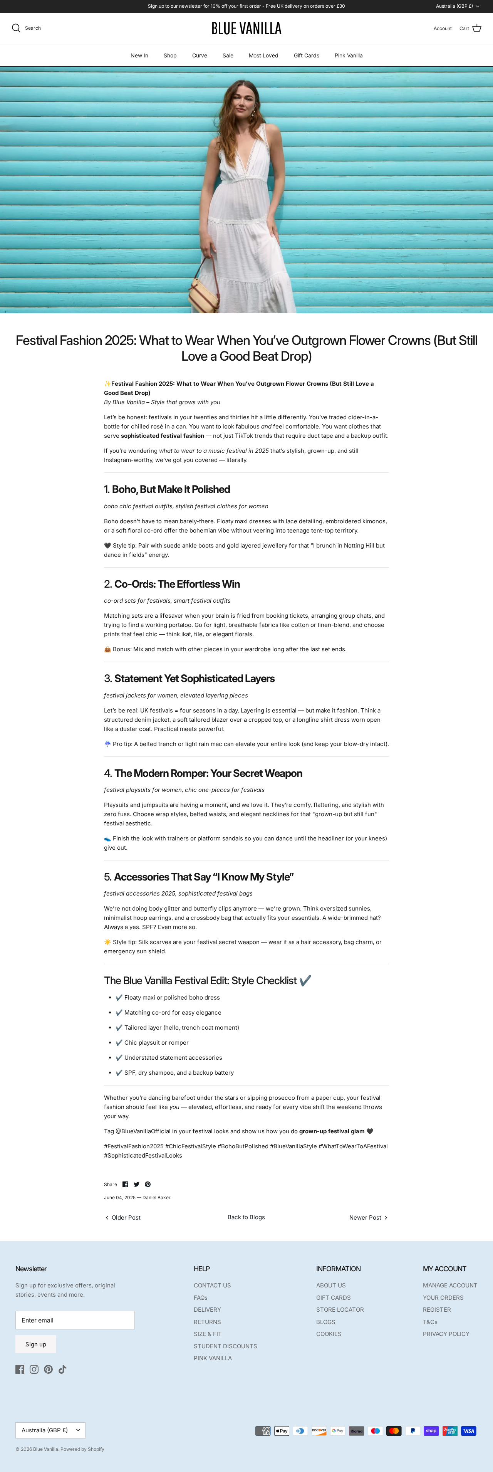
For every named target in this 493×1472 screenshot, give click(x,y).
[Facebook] (19, 1369)
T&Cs (430, 1322)
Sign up (35, 1344)
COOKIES (329, 1334)
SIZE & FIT (208, 1334)
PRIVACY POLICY (446, 1334)
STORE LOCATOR (340, 1309)
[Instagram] (34, 1369)
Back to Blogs (246, 1217)
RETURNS (207, 1322)
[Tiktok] (62, 1369)
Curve (199, 55)
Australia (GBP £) (454, 6)
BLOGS (325, 1322)
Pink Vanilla (349, 55)
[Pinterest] (48, 1369)
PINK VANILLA (213, 1358)
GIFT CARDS (333, 1297)
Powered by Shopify (82, 1449)
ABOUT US (331, 1285)
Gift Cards (306, 55)
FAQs (201, 1297)
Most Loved (263, 55)
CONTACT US (212, 1285)
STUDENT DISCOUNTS (225, 1346)
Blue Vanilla (45, 1449)
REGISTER (437, 1309)
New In (139, 55)
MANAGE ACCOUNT (450, 1285)
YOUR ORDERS (443, 1297)
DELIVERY (207, 1309)
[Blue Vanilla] (246, 28)
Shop (170, 55)
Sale (228, 55)
